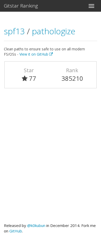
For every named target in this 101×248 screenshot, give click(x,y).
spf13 (15, 31)
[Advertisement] (50, 158)
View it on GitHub (34, 54)
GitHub (15, 230)
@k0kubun (36, 225)
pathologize (53, 31)
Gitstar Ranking (21, 5)
